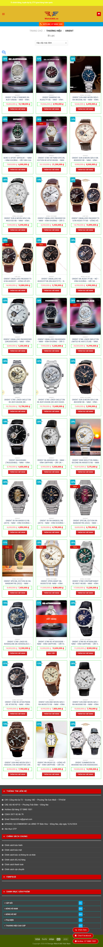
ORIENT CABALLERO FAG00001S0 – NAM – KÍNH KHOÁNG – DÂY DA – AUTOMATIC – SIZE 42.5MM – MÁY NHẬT (51, 219)
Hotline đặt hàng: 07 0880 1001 (18, 809)
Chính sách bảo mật (13, 850)
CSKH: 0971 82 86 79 (14, 814)
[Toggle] (84, 903)
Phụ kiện (10, 920)
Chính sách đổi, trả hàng (15, 860)
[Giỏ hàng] (99, 14)
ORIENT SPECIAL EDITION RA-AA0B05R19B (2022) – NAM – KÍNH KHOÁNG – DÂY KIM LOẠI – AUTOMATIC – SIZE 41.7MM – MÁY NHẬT (85, 522)
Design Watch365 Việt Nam (58, 944)
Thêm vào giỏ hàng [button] (17, 109)
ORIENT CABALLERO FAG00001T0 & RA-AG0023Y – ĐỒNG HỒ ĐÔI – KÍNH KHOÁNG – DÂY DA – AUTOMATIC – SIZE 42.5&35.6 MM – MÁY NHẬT (18, 280)
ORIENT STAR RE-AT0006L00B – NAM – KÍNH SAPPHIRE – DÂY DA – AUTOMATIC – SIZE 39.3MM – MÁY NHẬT (85, 643)
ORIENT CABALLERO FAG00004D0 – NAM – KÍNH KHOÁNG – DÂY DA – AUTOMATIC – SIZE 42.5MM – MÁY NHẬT (51, 340)
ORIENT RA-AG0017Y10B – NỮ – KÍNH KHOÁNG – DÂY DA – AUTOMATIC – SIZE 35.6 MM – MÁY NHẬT (85, 280)
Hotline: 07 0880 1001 (86, 941)
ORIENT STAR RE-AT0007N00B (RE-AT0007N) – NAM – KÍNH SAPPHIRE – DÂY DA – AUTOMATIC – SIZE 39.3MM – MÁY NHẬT (17, 703)
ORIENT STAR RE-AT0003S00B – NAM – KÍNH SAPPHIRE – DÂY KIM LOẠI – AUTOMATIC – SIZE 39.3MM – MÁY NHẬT (51, 643)
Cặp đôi (9, 903)
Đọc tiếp (51, 653)
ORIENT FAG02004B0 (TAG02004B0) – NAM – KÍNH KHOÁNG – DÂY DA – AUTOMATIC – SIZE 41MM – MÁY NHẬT (18, 461)
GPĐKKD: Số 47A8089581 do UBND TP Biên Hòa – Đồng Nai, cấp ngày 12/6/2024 (41, 824)
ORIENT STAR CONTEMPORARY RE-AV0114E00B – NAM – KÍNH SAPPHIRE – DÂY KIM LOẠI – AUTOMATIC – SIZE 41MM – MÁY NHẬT (85, 582)
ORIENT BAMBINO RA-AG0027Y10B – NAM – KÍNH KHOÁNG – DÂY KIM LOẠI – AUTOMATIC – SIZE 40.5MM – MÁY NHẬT (51, 98)
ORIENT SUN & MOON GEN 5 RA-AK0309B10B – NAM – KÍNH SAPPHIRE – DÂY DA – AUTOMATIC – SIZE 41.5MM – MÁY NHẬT (85, 401)
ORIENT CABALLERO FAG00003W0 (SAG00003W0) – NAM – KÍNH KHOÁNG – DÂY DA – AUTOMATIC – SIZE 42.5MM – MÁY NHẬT (18, 340)
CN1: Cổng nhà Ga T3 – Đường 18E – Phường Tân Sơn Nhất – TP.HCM (35, 800)
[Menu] (3, 14)
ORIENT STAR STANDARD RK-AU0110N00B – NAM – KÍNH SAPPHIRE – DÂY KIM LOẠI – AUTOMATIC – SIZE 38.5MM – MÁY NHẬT (17, 98)
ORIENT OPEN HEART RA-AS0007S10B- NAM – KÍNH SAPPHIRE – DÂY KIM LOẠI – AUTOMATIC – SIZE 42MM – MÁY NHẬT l (51, 582)
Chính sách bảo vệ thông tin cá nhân (20, 855)
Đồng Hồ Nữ (11, 914)
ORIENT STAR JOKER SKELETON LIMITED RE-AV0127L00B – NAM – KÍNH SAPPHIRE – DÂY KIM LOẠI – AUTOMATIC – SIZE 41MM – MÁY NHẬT (85, 340)
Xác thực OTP (11, 829)
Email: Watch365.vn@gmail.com (18, 819)
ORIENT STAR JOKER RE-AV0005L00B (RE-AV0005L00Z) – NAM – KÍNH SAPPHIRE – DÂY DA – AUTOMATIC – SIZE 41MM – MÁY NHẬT (17, 643)
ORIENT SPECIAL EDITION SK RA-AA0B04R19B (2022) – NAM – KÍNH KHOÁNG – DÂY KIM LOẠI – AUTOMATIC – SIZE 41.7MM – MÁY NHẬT (17, 582)
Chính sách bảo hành (13, 845)
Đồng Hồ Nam (12, 909)
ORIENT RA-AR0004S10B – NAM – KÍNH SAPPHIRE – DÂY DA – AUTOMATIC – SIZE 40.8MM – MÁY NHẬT (51, 461)
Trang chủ (36, 30)
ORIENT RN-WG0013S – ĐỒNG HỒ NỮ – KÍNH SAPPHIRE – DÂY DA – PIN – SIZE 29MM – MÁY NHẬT (51, 764)
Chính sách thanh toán (14, 864)
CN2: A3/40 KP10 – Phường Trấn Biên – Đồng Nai (26, 805)
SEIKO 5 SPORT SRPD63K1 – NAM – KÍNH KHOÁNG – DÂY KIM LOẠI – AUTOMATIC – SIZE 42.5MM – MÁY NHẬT (18, 159)
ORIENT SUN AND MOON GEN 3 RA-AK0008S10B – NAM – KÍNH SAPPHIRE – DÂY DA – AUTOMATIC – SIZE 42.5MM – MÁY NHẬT (85, 703)
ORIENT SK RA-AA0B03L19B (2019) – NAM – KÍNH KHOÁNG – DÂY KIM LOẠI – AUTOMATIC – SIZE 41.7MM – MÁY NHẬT (51, 522)
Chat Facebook (84, 935)
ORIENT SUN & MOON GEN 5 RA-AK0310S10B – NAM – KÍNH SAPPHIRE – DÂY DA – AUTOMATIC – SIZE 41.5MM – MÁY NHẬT (17, 219)
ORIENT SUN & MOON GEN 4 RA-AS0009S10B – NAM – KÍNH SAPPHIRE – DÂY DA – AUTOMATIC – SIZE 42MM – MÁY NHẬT (85, 159)
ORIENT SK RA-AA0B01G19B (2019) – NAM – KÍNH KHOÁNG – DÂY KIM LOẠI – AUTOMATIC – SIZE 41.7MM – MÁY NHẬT (17, 522)
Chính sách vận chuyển (14, 869)
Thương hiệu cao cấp (16, 926)
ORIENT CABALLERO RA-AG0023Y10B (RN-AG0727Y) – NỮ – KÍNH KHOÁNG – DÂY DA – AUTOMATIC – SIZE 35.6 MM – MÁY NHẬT (51, 280)
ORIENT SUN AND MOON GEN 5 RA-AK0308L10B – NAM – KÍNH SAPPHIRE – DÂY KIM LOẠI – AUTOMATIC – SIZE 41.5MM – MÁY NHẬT (85, 98)
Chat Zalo (82, 930)
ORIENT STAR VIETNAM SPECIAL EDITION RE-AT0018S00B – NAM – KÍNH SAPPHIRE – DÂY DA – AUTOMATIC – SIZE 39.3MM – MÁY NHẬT (51, 159)
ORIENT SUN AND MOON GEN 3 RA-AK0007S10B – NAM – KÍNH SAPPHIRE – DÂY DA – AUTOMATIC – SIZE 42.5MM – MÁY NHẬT (51, 703)
